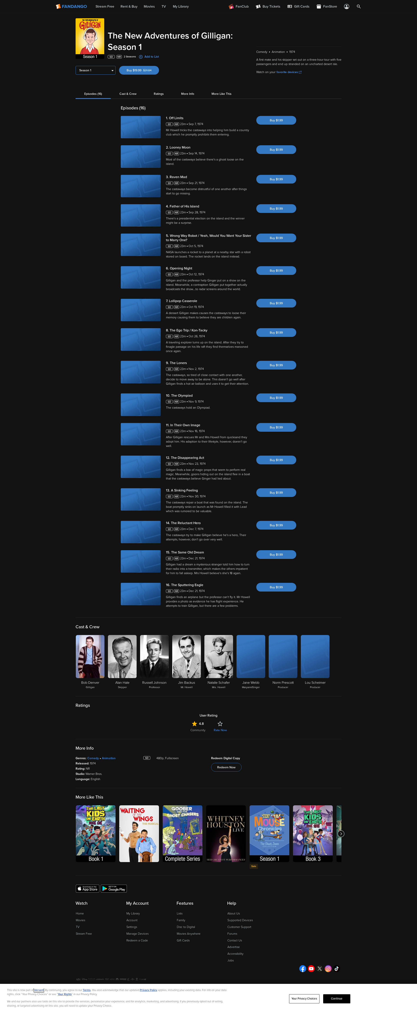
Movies (80, 920)
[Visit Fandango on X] (319, 968)
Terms (87, 990)
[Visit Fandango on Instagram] (328, 968)
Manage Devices (137, 934)
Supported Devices (240, 920)
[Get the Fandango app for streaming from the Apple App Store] (87, 888)
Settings (131, 927)
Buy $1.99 (276, 120)
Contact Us (234, 940)
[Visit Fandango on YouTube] (311, 968)
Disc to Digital (186, 927)
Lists (179, 913)
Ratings (159, 94)
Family (181, 920)
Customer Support (239, 927)
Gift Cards (183, 940)
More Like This (222, 94)
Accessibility (235, 954)
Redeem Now (226, 767)
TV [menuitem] (164, 6)
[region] (208, 998)
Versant (39, 990)
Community (197, 730)
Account (131, 920)
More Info (187, 94)
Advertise (233, 947)
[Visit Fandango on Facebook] (302, 968)
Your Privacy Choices (304, 998)
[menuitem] (298, 6)
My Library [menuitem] (181, 6)
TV (77, 927)
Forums (232, 934)
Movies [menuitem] (149, 6)
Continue (336, 998)
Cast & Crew (127, 94)
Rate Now (220, 730)
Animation (109, 758)
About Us (233, 913)
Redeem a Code (137, 940)
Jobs (230, 960)
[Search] (359, 6)
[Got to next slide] (341, 833)
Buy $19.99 (143, 70)
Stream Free (84, 934)
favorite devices (287, 72)
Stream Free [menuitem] (105, 6)
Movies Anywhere (188, 934)
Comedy (93, 758)
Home (80, 913)
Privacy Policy (148, 990)
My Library (133, 913)
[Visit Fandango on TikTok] (336, 968)
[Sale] (269, 833)
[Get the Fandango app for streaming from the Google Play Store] (114, 888)
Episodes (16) (93, 94)
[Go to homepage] (72, 6)
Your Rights (65, 994)
